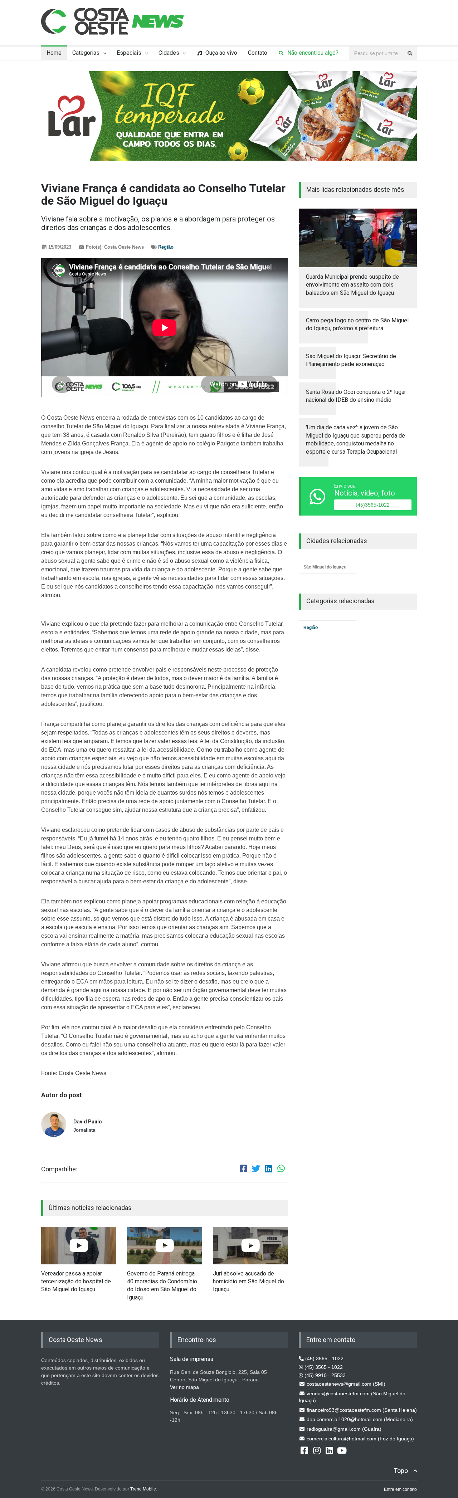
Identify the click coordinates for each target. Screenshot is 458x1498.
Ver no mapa (184, 1387)
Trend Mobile (143, 1489)
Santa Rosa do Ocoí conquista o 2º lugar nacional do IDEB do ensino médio (356, 396)
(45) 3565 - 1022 (324, 1358)
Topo (401, 1470)
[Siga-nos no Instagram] (316, 1450)
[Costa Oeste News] (112, 21)
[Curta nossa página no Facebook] (304, 1450)
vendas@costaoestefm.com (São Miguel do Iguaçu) (352, 1397)
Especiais (129, 52)
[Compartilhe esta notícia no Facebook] (243, 1169)
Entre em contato (400, 1489)
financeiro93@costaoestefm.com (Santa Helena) (361, 1410)
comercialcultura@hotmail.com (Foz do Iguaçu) (359, 1438)
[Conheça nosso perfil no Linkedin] (329, 1450)
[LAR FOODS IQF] (229, 115)
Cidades (169, 52)
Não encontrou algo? (312, 52)
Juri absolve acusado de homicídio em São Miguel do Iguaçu (248, 1281)
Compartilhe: (59, 1169)
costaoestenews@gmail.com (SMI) (345, 1384)
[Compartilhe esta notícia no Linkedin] (268, 1169)
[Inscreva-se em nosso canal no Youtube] (341, 1450)
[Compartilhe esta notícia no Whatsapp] (281, 1169)
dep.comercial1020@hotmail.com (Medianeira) (359, 1419)
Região (166, 247)
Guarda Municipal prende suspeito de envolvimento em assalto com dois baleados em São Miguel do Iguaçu (352, 284)
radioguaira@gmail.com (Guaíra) (343, 1429)
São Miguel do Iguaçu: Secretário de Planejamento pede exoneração (351, 360)
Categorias (85, 52)
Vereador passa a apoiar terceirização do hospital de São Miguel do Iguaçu (76, 1281)
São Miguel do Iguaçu (324, 567)
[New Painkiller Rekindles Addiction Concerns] (78, 1245)
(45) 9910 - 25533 (324, 1375)
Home (54, 52)
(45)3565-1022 (373, 505)
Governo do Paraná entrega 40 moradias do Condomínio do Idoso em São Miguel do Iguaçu (162, 1285)
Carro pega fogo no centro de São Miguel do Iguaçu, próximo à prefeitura (357, 324)
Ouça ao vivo (220, 52)
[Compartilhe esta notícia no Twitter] (255, 1169)
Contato (257, 52)
